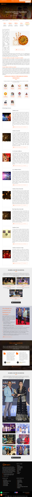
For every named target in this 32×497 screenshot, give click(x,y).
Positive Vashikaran (5, 20)
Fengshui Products (19, 482)
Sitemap (18, 473)
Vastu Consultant (5, 485)
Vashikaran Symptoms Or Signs (17, 247)
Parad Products (19, 484)
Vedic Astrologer (5, 484)
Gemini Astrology (5, 482)
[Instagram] (17, 492)
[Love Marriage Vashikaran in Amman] (6, 157)
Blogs (18, 471)
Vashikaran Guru (15, 110)
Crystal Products (19, 485)
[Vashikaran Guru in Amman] (6, 117)
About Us (18, 465)
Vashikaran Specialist (16, 130)
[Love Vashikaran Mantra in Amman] (6, 176)
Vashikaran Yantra (15, 227)
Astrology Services (19, 466)
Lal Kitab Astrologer (6, 483)
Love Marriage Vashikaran (17, 151)
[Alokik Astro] (4, 4)
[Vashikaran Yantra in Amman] (6, 234)
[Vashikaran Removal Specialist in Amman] (6, 195)
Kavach (18, 483)
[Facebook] (15, 492)
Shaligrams (18, 487)
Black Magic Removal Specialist (17, 209)
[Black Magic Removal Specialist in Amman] (6, 215)
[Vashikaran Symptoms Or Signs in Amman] (6, 254)
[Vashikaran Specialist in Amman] (6, 137)
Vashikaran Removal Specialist (17, 188)
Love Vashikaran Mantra (16, 169)
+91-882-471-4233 (4, 0)
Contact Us (18, 472)
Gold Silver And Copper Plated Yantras (22, 486)
